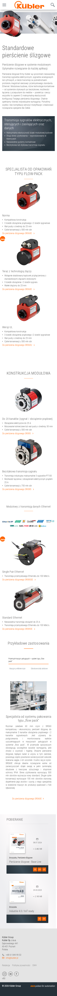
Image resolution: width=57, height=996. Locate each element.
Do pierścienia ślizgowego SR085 (16, 433)
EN (39, 869)
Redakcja (6, 965)
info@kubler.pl (12, 958)
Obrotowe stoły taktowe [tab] (39, 668)
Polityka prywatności (21, 965)
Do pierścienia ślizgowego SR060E (17, 233)
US (44, 869)
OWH (34, 965)
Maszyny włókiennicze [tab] (17, 668)
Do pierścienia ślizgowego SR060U (17, 345)
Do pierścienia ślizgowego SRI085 (17, 489)
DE (35, 869)
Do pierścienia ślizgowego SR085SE (17, 579)
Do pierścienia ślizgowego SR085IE (17, 629)
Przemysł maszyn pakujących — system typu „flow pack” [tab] (26, 660)
